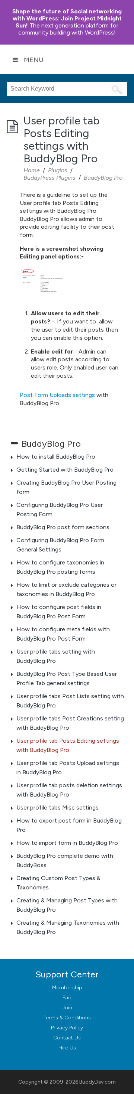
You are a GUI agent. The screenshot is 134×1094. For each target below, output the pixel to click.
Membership (67, 987)
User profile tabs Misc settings (57, 807)
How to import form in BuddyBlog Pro (67, 842)
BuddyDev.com (97, 1082)
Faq (67, 997)
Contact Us (67, 1038)
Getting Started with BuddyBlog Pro (65, 469)
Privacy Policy (67, 1028)
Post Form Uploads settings (57, 394)
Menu (34, 60)
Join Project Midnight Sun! (67, 18)
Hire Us (67, 1048)
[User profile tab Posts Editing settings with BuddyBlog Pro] (70, 281)
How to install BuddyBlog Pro (55, 456)
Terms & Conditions (67, 1018)
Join (67, 1008)
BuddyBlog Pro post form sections (62, 527)
